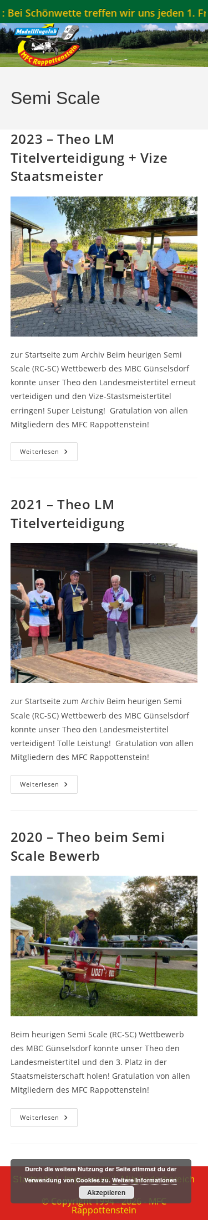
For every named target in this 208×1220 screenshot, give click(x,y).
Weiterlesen (49, 453)
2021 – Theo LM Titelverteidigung (68, 513)
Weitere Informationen (144, 1180)
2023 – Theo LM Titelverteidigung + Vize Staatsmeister (89, 157)
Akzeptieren (106, 1192)
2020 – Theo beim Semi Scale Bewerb (88, 846)
